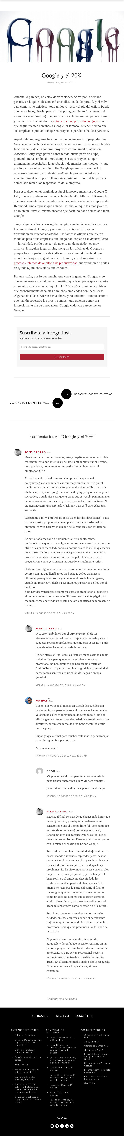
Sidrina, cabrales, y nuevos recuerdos (25, 1051)
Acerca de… (40, 1016)
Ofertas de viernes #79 (96, 1046)
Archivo (62, 1016)
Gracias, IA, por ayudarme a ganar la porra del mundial (28, 1042)
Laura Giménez (57, 1037)
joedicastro (35, 452)
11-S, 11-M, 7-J (92, 1041)
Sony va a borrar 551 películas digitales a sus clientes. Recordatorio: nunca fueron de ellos (27, 1088)
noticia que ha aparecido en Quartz (76, 121)
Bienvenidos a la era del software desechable (27, 1070)
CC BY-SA (62, 1118)
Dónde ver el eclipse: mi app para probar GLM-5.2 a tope (28, 1099)
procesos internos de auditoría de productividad (46, 263)
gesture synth (57, 1057)
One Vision (89, 1083)
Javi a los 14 (21, 1064)
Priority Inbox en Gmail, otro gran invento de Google (96, 1056)
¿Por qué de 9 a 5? (93, 1050)
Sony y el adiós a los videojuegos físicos (25, 1078)
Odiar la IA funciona (25, 1035)
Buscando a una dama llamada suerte (95, 1077)
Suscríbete (62, 357)
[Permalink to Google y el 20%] (62, 37)
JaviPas (42, 700)
